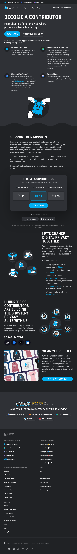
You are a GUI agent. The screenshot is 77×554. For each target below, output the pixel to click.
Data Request (44, 482)
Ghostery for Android (47, 463)
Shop (38, 8)
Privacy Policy (40, 543)
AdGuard (6, 471)
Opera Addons (47, 419)
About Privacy (44, 490)
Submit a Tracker (45, 478)
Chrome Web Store (17, 414)
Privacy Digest (40, 2)
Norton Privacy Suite (10, 482)
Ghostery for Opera (46, 455)
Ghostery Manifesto (10, 509)
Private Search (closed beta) (14, 448)
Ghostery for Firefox (47, 448)
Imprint (47, 543)
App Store (31, 419)
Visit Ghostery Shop (33, 34)
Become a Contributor (62, 8)
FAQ (41, 471)
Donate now (12, 34)
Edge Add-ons (64, 414)
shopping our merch (53, 294)
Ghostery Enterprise (10, 520)
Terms (33, 543)
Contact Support (44, 475)
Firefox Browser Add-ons (42, 414)
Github (60, 267)
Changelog (7, 532)
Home (19, 8)
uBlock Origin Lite (9, 497)
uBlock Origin (8, 493)
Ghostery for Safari (46, 451)
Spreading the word (53, 286)
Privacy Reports (8, 513)
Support (26, 8)
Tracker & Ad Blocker (12, 2)
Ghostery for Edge (46, 459)
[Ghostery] (9, 7)
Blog (32, 8)
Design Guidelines (45, 486)
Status (6, 505)
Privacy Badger (8, 490)
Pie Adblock (7, 486)
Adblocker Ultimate (9, 478)
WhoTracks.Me (27, 2)
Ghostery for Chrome (47, 444)
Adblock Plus (7, 475)
